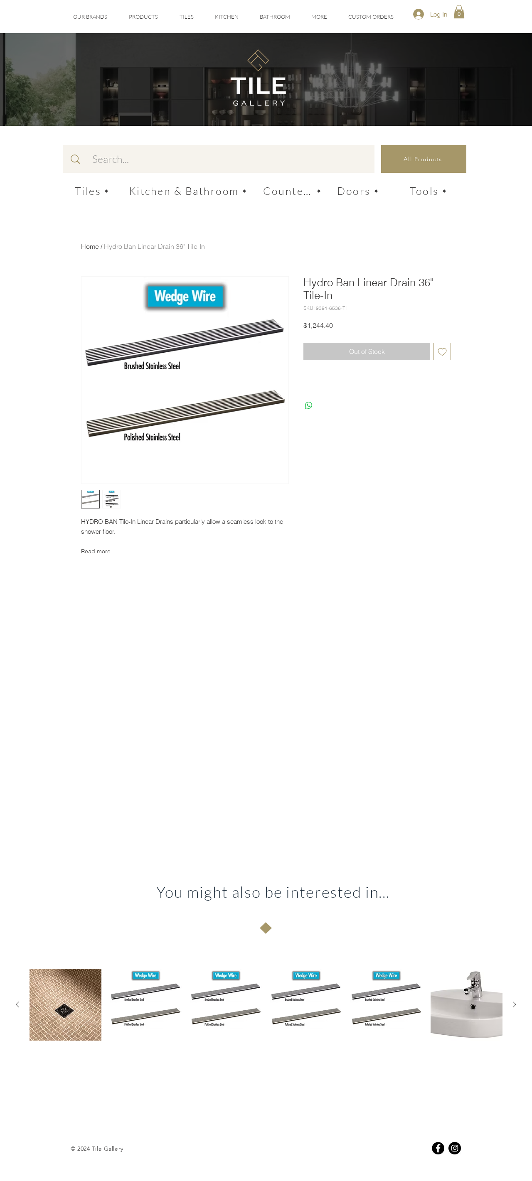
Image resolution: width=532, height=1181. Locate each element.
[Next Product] (515, 1004)
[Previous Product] (17, 1004)
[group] (266, 1004)
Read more (96, 551)
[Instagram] (454, 1148)
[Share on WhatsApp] (309, 405)
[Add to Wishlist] (442, 351)
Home (90, 246)
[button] (186, 17)
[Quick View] (65, 1005)
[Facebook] (438, 1148)
